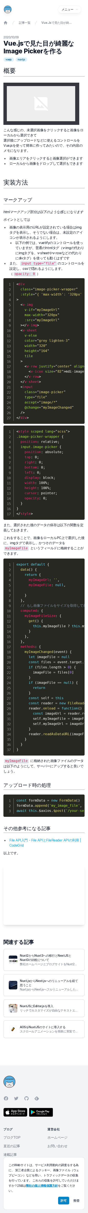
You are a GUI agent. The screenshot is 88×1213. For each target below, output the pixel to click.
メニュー (67, 9)
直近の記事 (11, 1146)
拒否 (76, 1200)
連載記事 (10, 1154)
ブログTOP (12, 1137)
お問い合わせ (57, 1146)
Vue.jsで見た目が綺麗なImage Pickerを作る (56, 22)
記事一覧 (24, 22)
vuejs (9, 59)
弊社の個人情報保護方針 (42, 1185)
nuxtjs (21, 59)
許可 (64, 1200)
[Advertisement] (44, 895)
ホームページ (57, 1137)
